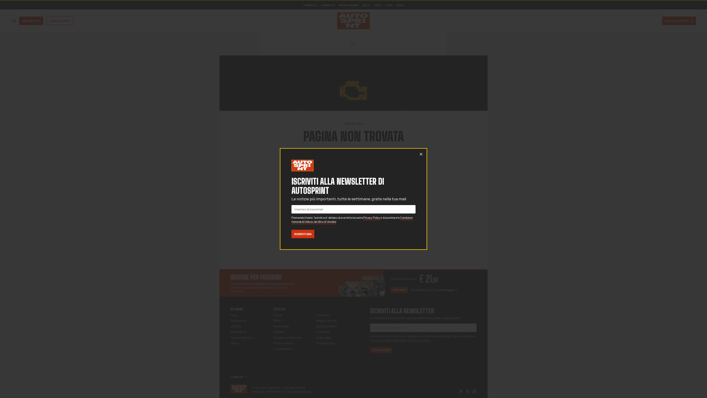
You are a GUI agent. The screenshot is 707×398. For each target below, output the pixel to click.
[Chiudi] (421, 154)
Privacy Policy (371, 217)
